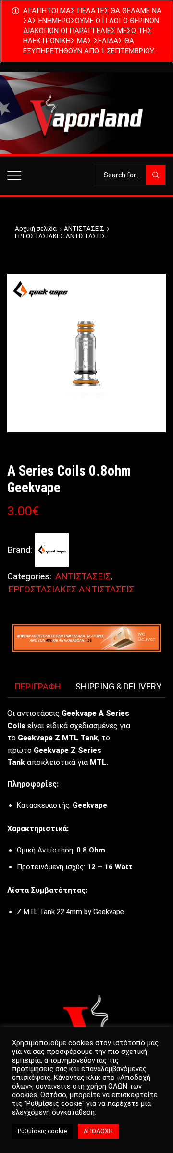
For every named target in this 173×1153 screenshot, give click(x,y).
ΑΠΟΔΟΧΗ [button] (98, 1131)
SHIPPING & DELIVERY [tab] (118, 686)
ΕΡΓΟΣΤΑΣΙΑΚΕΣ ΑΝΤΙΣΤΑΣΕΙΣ (60, 235)
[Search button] (155, 175)
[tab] (37, 686)
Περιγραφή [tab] (37, 686)
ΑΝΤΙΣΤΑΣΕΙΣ (84, 228)
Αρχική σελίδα (36, 228)
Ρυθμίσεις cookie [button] (42, 1131)
